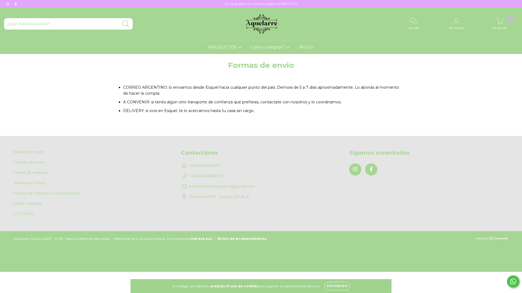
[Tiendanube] (492, 239)
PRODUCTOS (223, 47)
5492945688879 (204, 165)
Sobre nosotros (27, 203)
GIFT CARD (24, 213)
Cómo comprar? (268, 47)
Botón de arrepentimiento (242, 239)
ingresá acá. (201, 239)
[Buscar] (125, 24)
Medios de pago (28, 151)
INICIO (306, 47)
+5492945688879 (206, 176)
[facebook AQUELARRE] (15, 3)
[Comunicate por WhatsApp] (513, 281)
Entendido (337, 286)
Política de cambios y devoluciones (46, 193)
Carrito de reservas (30, 172)
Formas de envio (29, 162)
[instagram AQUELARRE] (8, 3)
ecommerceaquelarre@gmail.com (222, 186)
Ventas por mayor (30, 182)
